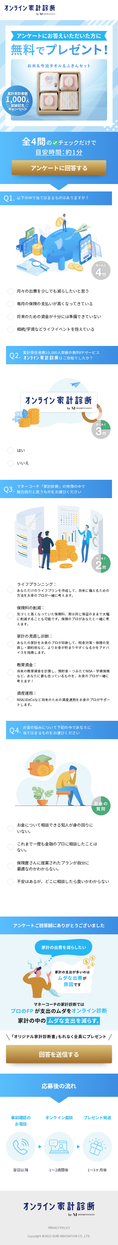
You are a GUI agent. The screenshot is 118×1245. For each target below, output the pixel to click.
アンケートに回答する (59, 167)
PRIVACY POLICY (59, 1228)
